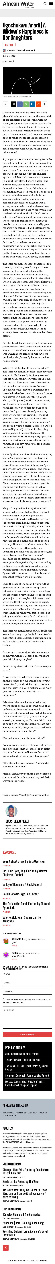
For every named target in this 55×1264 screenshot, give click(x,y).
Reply (14, 945)
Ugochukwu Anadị (26, 50)
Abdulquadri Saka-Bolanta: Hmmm (22, 1053)
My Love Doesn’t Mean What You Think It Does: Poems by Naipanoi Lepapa (24, 1083)
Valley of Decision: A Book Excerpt (22, 884)
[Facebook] (20, 104)
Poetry (6, 1186)
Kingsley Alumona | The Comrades (21, 1214)
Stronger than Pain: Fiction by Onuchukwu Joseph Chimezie (26, 1171)
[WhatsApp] (26, 104)
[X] (13, 104)
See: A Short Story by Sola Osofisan (24, 861)
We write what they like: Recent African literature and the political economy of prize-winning (25, 1193)
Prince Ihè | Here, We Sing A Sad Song (23, 1223)
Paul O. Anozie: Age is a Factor (21, 894)
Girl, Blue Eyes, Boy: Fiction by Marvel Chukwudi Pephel (25, 873)
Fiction (6, 866)
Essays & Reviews (11, 1201)
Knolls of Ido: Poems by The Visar (21, 1181)
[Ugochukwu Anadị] (5, 50)
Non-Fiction (8, 1227)
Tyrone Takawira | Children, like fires (22, 1059)
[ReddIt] (38, 104)
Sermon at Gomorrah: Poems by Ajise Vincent (27, 1075)
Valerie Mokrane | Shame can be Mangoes (22, 919)
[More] (44, 104)
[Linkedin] (32, 104)
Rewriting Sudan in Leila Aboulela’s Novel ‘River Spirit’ (25, 1233)
